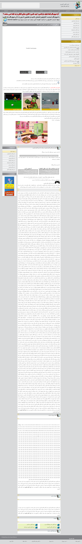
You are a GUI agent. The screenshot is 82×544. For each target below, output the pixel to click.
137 (52, 434)
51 (21, 428)
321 (19, 453)
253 (44, 445)
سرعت (32, 10)
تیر (21, 323)
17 (50, 424)
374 (46, 456)
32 (33, 426)
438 (54, 462)
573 (44, 475)
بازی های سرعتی (76, 32)
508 (34, 470)
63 (41, 428)
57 (31, 428)
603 (34, 479)
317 (52, 451)
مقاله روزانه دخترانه (52, 415)
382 (21, 458)
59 (34, 428)
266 (30, 447)
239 (57, 443)
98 (55, 430)
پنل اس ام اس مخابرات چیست (73, 49)
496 (50, 468)
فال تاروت (11, 541)
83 (31, 430)
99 (57, 430)
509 (36, 470)
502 (21, 470)
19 (53, 424)
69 (50, 428)
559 (57, 473)
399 (57, 458)
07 (34, 424)
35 (37, 426)
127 (32, 434)
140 (59, 434)
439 (57, 462)
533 (44, 472)
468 (34, 466)
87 (37, 430)
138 (54, 434)
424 (25, 462)
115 (48, 432)
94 (49, 430)
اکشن (59, 10)
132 (42, 434)
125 (27, 434)
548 (34, 473)
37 (41, 426)
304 (25, 451)
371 (40, 456)
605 (38, 479)
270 (38, 447)
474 (46, 466)
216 (50, 441)
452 (42, 464)
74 (58, 428)
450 (38, 464)
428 (34, 462)
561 (19, 475)
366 (30, 456)
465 (27, 466)
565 (27, 475)
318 (54, 451)
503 (23, 470)
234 (46, 443)
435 (48, 462)
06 (33, 424)
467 (32, 466)
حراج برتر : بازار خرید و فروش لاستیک (72, 51)
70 (52, 428)
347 (32, 455)
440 (59, 462)
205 (27, 441)
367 (32, 456)
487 (32, 468)
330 (38, 453)
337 (52, 453)
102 (21, 432)
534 (46, 472)
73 (57, 428)
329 (36, 453)
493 (44, 468)
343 (23, 455)
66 (45, 428)
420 (59, 460)
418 (54, 460)
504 (25, 470)
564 (25, 475)
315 (48, 451)
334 (46, 453)
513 (44, 470)
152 (42, 436)
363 (23, 456)
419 (57, 460)
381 (19, 458)
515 (48, 470)
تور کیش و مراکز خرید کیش (74, 56)
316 (50, 451)
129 (36, 434)
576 (50, 475)
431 (40, 462)
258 (54, 445)
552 (42, 473)
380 (59, 456)
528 (34, 472)
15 (47, 424)
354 (46, 455)
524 (25, 472)
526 (30, 472)
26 (23, 426)
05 (31, 424)
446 (30, 464)
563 (23, 475)
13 (44, 424)
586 (30, 477)
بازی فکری (15, 10)
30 (29, 426)
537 (52, 472)
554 (46, 473)
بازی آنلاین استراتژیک (75, 29)
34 (36, 426)
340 (59, 453)
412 (42, 460)
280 (59, 447)
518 (54, 470)
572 (42, 475)
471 (40, 466)
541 (19, 473)
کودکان (41, 10)
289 (36, 449)
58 (33, 428)
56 (29, 428)
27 (25, 426)
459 (57, 464)
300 (59, 449)
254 (46, 445)
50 (20, 428)
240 (59, 443)
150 (38, 436)
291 (40, 449)
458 (54, 464)
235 (48, 443)
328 (34, 453)
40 (45, 426)
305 (27, 451)
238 (54, 443)
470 (38, 466)
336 (50, 453)
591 (40, 477)
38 (42, 426)
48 (58, 426)
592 (42, 477)
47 (57, 426)
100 (59, 430)
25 (21, 426)
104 (25, 432)
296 (50, 449)
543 (23, 473)
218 (54, 441)
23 (18, 426)
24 (20, 426)
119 (57, 432)
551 (40, 473)
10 (39, 424)
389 (36, 458)
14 (45, 424)
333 (44, 453)
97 (53, 430)
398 (54, 458)
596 (50, 477)
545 (27, 473)
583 (23, 477)
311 (40, 451)
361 (19, 456)
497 (52, 468)
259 (57, 445)
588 (34, 477)
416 (50, 460)
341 (19, 455)
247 (32, 445)
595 (48, 477)
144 (25, 436)
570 (38, 475)
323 (23, 453)
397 (52, 458)
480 (59, 466)
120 (59, 432)
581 (19, 477)
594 (46, 477)
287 (32, 449)
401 (19, 460)
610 (48, 479)
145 (27, 436)
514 (46, 470)
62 (39, 428)
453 (44, 464)
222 (21, 443)
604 (36, 479)
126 (30, 434)
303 (23, 451)
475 (48, 466)
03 (28, 424)
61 (37, 428)
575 (48, 475)
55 (28, 428)
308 (34, 451)
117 (52, 432)
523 (23, 472)
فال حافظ (24, 541)
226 (30, 443)
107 (32, 432)
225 (27, 443)
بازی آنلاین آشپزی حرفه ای (29, 527)
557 (52, 473)
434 (46, 462)
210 (38, 441)
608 (44, 479)
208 (34, 441)
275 (48, 447)
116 (50, 432)
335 (48, 453)
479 (57, 466)
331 (40, 453)
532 (42, 472)
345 (27, 455)
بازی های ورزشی (76, 25)
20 (55, 424)
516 (50, 470)
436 (50, 462)
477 (52, 466)
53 (25, 428)
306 (30, 451)
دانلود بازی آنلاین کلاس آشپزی (49, 183)
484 (25, 468)
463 (23, 466)
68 (49, 428)
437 (52, 462)
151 (40, 436)
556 (50, 473)
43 (50, 426)
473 (44, 466)
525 (27, 472)
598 (54, 477)
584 (25, 477)
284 (25, 449)
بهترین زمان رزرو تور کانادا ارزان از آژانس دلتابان (71, 61)
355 (48, 455)
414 (46, 460)
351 (40, 455)
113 (44, 432)
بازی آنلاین (77, 18)
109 (36, 432)
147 (32, 436)
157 (52, 436)
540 (59, 472)
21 (57, 424)
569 (36, 475)
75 (18, 430)
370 (38, 456)
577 (52, 475)
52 (23, 428)
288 (34, 449)
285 (27, 449)
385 (27, 458)
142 (21, 436)
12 (42, 424)
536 (50, 472)
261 (19, 447)
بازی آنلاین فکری (76, 34)
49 (18, 428)
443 (23, 464)
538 (54, 472)
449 (36, 464)
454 (46, 464)
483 (23, 468)
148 (34, 436)
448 (34, 464)
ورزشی (50, 10)
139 (57, 434)
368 (34, 456)
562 (21, 475)
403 (23, 460)
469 (36, 466)
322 (21, 453)
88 (39, 430)
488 (34, 468)
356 (50, 455)
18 (52, 424)
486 (30, 468)
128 (34, 434)
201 (19, 441)
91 (44, 430)
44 (52, 426)
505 (27, 470)
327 (32, 453)
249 (36, 445)
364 (25, 456)
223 (23, 443)
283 (23, 449)
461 (19, 466)
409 (36, 460)
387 (32, 458)
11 (41, 424)
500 (59, 468)
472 (42, 466)
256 (50, 445)
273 (44, 447)
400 (59, 458)
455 (48, 464)
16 (49, 424)
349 (36, 455)
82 (29, 430)
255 (48, 445)
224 (25, 443)
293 (44, 449)
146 (30, 436)
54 (26, 428)
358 (54, 455)
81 (28, 430)
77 (21, 430)
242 (21, 445)
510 (38, 470)
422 (21, 462)
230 (38, 443)
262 (21, 447)
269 (36, 447)
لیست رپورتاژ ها (76, 63)
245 (27, 445)
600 (59, 477)
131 (40, 434)
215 (48, 441)
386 (30, 458)
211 (40, 441)
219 (57, 441)
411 (40, 460)
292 (42, 449)
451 (40, 464)
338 (54, 453)
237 (52, 443)
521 (19, 472)
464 (25, 466)
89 (41, 430)
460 (59, 464)
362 (21, 456)
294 (46, 449)
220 (59, 441)
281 (19, 449)
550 (38, 473)
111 (40, 432)
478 (54, 466)
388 (34, 458)
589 (36, 477)
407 (32, 460)
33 (34, 426)
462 (21, 466)
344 (25, 455)
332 (42, 453)
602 (32, 479)
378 (54, 456)
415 (48, 460)
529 (36, 472)
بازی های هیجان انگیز (75, 36)
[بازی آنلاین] (50, 110)
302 (21, 451)
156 (50, 436)
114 (46, 432)
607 (42, 479)
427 (32, 462)
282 (21, 449)
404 (25, 460)
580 (59, 475)
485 (27, 468)
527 (32, 472)
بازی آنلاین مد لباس (30, 524)
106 (30, 432)
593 (44, 477)
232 (42, 443)
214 (46, 441)
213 (44, 441)
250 (38, 445)
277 (52, 447)
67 (47, 428)
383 (23, 458)
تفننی (24, 10)
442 (21, 464)
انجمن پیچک (77, 541)
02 (26, 424)
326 (30, 453)
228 (34, 443)
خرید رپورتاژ (77, 65)
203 (23, 441)
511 (40, 470)
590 (38, 477)
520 (59, 470)
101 (19, 432)
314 (46, 451)
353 (44, 455)
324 (25, 453)
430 (38, 462)
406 (30, 460)
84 (33, 430)
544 (25, 473)
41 (47, 426)
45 (53, 426)
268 (34, 447)
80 (26, 430)
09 (37, 424)
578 (54, 475)
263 (23, 447)
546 (30, 473)
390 (38, 458)
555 (48, 473)
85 (34, 430)
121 (19, 434)
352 (42, 455)
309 (36, 451)
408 (34, 460)
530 (38, 472)
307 (32, 451)
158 (54, 436)
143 (23, 436)
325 (27, 453)
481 (19, 468)
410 (38, 460)
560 (59, 473)
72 (55, 428)
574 (46, 475)
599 (57, 477)
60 (36, 428)
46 (55, 426)
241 (19, 445)
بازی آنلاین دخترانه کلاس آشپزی (49, 404)
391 (40, 458)
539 (57, 472)
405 (27, 460)
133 (44, 434)
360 (59, 455)
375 (48, 456)
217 (52, 441)
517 (52, 470)
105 (27, 432)
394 (46, 458)
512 (42, 470)
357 (52, 455)
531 (40, 472)
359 (57, 455)
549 (36, 473)
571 (40, 475)
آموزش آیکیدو (76, 58)
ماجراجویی (68, 10)
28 (26, 426)
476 (50, 466)
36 (39, 426)
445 (27, 464)
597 (52, 477)
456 (50, 464)
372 (42, 456)
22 (58, 424)
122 (21, 434)
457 (52, 464)
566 (30, 475)
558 (54, 473)
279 (57, 447)
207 (32, 441)
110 (38, 432)
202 (21, 441)
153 (44, 436)
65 (44, 428)
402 (21, 460)
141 (19, 436)
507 (32, 470)
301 (19, 451)
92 (45, 430)
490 (38, 468)
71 (53, 428)
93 (47, 430)
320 (59, 451)
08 (36, 424)
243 (23, 445)
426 (30, 462)
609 (46, 479)
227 (32, 443)
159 (57, 436)
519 (57, 470)
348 (34, 455)
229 (36, 443)
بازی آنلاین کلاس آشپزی (65, 6)
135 (48, 434)
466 (30, 466)
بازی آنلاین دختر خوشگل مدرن (50, 524)
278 (54, 447)
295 (48, 449)
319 (57, 451)
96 (52, 430)
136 (50, 434)
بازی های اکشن (76, 23)
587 (32, 477)
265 (27, 447)
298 (54, 449)
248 (34, 445)
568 (34, 475)
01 (25, 424)
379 (57, 456)
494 (46, 468)
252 (42, 445)
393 (44, 458)
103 (23, 432)
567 (32, 475)
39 (44, 426)
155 (48, 436)
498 (54, 468)
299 (57, 449)
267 (32, 447)
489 (36, 468)
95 (50, 430)
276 (50, 447)
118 (54, 432)
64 (42, 428)
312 (42, 451)
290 (38, 449)
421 (19, 462)
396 (50, 458)
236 (50, 443)
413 (44, 460)
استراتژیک (6, 10)
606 (40, 479)
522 (21, 472)
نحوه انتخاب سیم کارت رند (74, 45)
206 (30, 441)
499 (57, 468)
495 (48, 468)
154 (46, 436)
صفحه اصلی (76, 10)
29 (28, 426)
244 (25, 445)
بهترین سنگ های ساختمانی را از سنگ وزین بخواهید (71, 48)
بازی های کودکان (76, 27)
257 (52, 445)
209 (36, 441)
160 (59, 436)
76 (20, 430)
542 (21, 473)
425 (27, 462)
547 (32, 473)
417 (52, 460)
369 (36, 456)
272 (42, 447)
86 (36, 430)
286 (30, 449)
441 (19, 464)
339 (57, 453)
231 (40, 443)
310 (38, 451)
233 (44, 443)
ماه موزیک (51, 541)
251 (40, 445)
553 (44, 473)
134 (46, 434)
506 (30, 470)
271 (40, 447)
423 (23, 462)
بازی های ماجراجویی (75, 20)
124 (25, 434)
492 (42, 468)
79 (25, 430)
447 (32, 464)
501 (19, 470)
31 (31, 426)
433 (44, 462)
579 (57, 475)
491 (40, 468)
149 (36, 436)
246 (30, 445)
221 (19, 443)
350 (38, 455)
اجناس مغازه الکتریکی (36, 541)
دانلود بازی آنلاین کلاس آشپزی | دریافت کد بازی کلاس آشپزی (44, 147)
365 (27, 456)
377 (52, 456)
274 (46, 447)
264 (25, 447)
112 (42, 432)
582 (21, 477)
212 (42, 441)
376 (50, 456)
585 (27, 477)
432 (42, 462)
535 (48, 472)
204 (25, 441)
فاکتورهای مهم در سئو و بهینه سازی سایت (71, 54)
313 (44, 451)
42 (49, 426)
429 (36, 462)
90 (42, 430)
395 (48, 458)
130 (38, 434)
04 (29, 424)
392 (42, 458)
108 (34, 432)
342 (21, 455)
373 (44, 456)
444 (25, 464)
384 (25, 458)
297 (52, 449)
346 (30, 455)
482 (21, 468)
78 (23, 430)
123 (23, 434)
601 (30, 479)
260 (59, 445)
